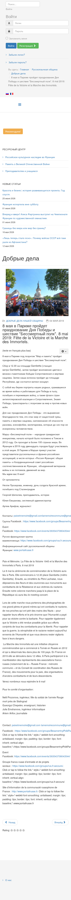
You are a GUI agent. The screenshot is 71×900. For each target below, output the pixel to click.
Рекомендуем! (13, 131)
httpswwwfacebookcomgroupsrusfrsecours (45, 540)
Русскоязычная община (44, 69)
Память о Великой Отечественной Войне (27, 164)
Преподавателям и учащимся (21, 171)
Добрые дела (18, 73)
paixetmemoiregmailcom (28, 515)
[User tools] (64, 351)
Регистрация (26, 45)
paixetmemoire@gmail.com (26, 725)
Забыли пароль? (17, 62)
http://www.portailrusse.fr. (25, 791)
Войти (11, 45)
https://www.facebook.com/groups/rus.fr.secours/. (38, 765)
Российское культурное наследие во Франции (30, 157)
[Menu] (19, 104)
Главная (24, 69)
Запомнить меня (18, 38)
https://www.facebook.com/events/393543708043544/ (42, 530)
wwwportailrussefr (24, 550)
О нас (8, 880)
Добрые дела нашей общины (24, 320)
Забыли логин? (16, 54)
